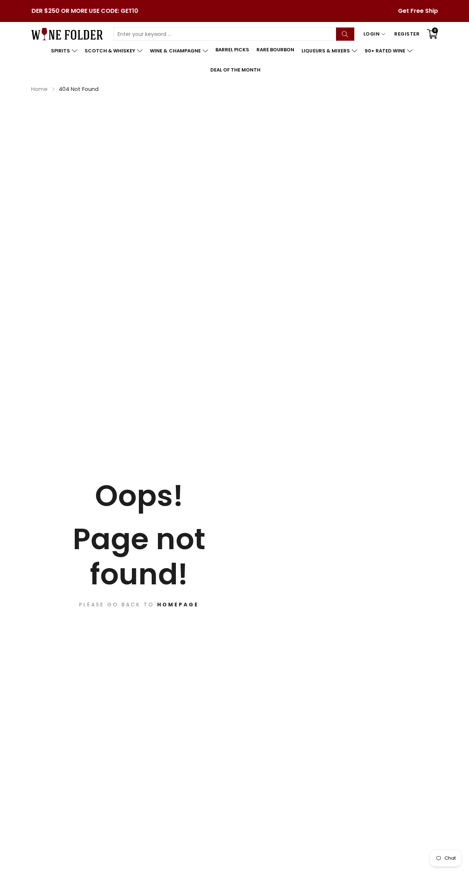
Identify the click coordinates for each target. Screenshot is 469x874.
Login (371, 33)
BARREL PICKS (232, 49)
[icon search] (345, 34)
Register (407, 33)
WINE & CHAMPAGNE (175, 50)
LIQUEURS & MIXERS (326, 50)
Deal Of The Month (235, 69)
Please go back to (139, 604)
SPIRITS (60, 50)
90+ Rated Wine (385, 50)
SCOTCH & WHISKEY (110, 50)
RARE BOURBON (275, 49)
